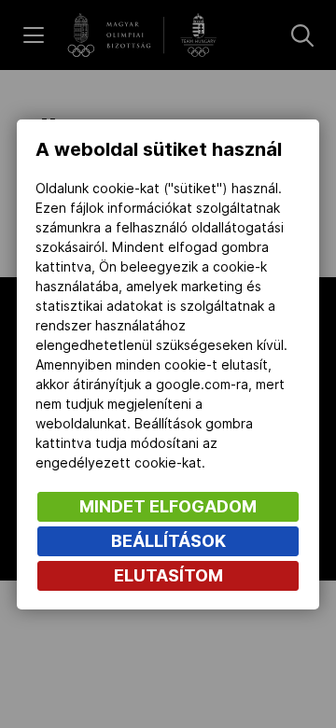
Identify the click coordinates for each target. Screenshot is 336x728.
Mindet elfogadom (168, 506)
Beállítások (168, 541)
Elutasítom (168, 575)
